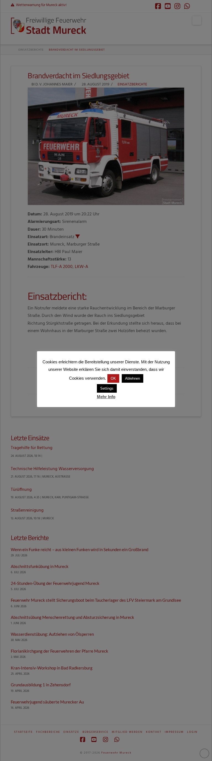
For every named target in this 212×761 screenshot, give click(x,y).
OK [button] (113, 378)
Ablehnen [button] (132, 378)
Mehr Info (106, 396)
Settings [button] (106, 388)
